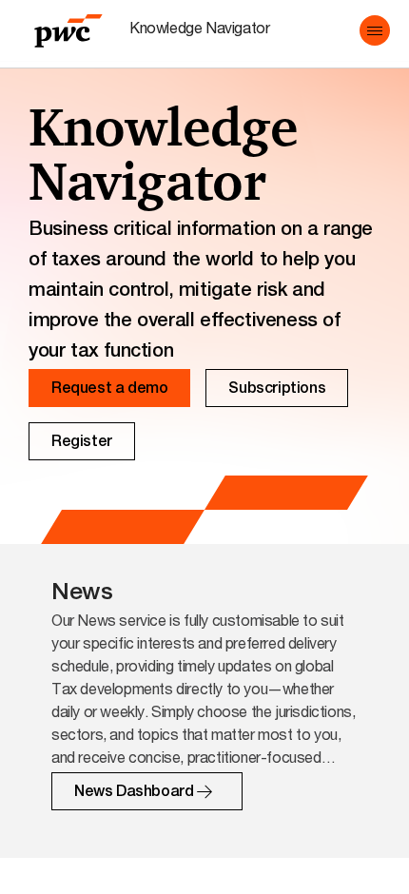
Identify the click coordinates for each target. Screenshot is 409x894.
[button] (375, 30)
